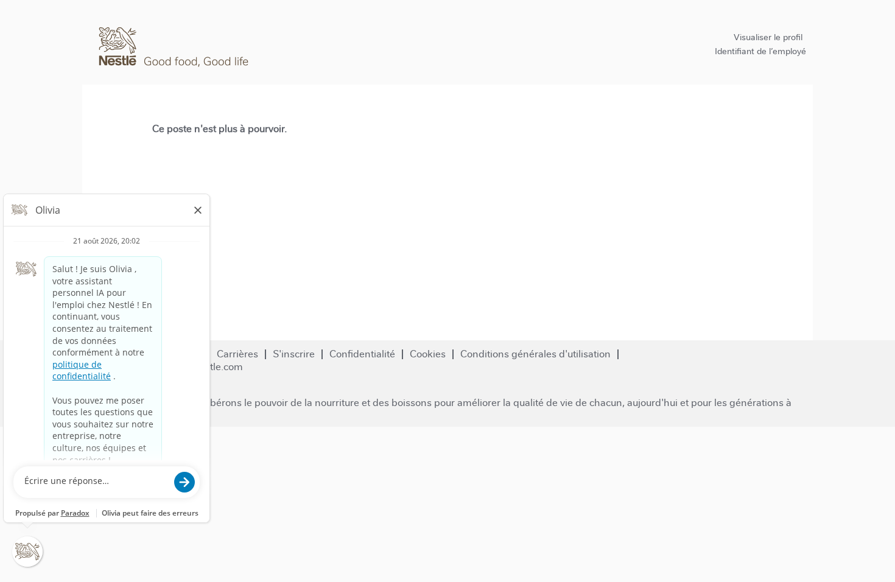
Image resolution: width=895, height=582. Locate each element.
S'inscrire (294, 354)
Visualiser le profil (768, 37)
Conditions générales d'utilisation (535, 354)
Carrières (237, 354)
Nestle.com (217, 366)
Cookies (428, 354)
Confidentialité (362, 354)
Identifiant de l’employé (760, 51)
